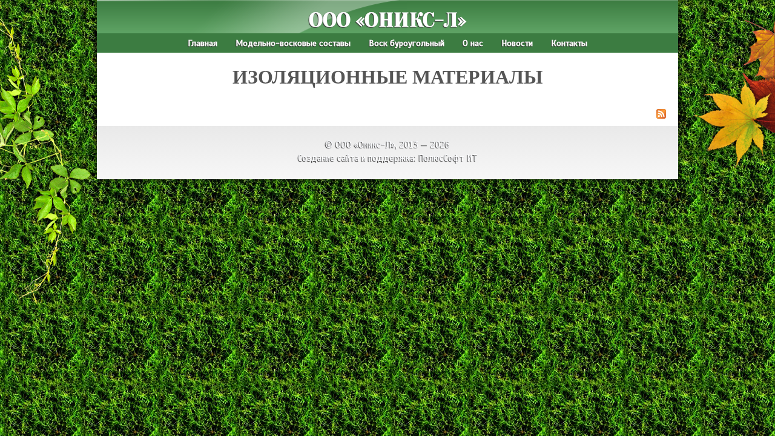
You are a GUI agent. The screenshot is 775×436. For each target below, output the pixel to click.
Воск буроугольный (406, 43)
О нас (473, 43)
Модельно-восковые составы (293, 43)
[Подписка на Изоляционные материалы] (387, 115)
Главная (202, 43)
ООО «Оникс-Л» (387, 20)
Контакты (569, 43)
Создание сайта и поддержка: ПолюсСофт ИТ (388, 158)
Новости (517, 43)
